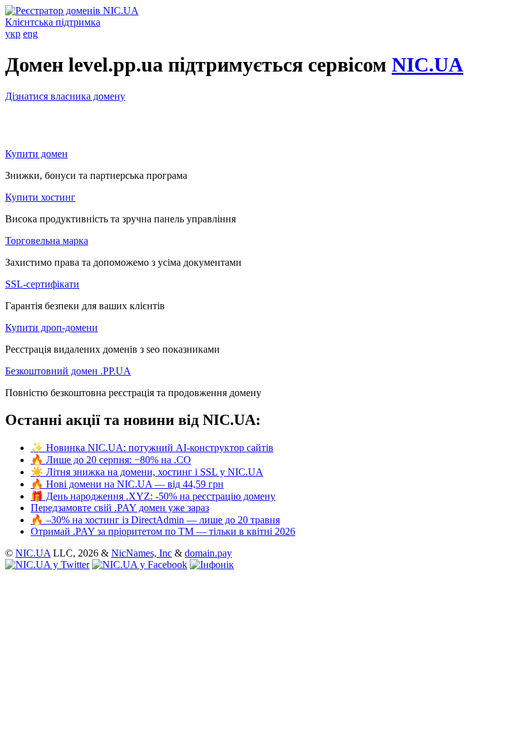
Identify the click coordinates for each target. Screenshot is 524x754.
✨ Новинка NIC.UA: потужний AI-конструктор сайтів (152, 447)
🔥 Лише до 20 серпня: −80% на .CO (111, 459)
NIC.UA (427, 64)
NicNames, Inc (141, 553)
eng (30, 33)
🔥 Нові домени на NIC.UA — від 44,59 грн (127, 484)
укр (12, 33)
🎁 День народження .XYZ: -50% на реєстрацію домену (153, 496)
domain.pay (208, 553)
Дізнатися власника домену (65, 96)
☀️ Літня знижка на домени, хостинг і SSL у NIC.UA (147, 471)
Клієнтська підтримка (52, 22)
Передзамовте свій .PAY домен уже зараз (120, 507)
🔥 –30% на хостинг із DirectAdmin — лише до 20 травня (155, 519)
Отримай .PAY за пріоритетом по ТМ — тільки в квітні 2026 (163, 531)
